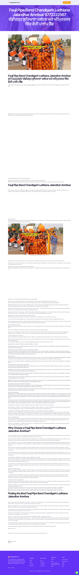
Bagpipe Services (41, 27)
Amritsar (29, 84)
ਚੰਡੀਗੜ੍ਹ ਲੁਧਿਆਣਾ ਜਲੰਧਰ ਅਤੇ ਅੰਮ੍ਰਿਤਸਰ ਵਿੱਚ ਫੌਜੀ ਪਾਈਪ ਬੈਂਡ (37, 533)
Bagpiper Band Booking (48, 27)
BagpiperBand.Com (15, 2)
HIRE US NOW (67, 2)
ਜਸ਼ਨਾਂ (57, 84)
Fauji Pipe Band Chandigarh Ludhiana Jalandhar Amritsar (18, 533)
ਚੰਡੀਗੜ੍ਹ (32, 84)
